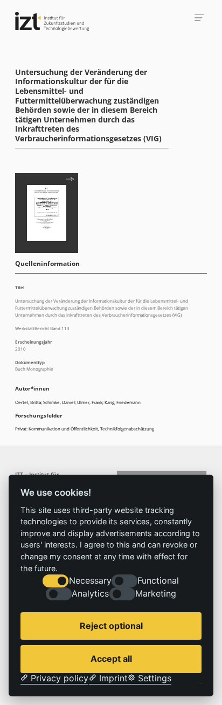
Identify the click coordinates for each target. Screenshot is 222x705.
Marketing (155, 593)
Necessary (90, 581)
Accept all (111, 658)
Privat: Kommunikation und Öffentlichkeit (56, 429)
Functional (158, 581)
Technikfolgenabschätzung (127, 429)
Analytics (90, 593)
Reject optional (111, 625)
